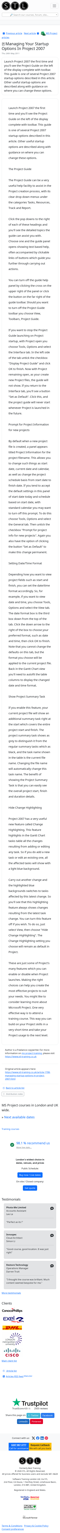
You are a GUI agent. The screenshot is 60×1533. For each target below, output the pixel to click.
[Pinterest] (46, 1438)
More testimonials (11, 1293)
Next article (30, 33)
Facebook (48, 1415)
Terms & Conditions (12, 1525)
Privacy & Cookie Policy (36, 1525)
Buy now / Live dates (30, 1175)
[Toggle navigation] (54, 6)
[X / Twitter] (33, 1438)
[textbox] (30, 15)
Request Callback (40, 1445)
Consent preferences (13, 1529)
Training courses (10, 1129)
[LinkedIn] (42, 1438)
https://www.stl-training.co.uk (21, 1056)
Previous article (14, 33)
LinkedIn (23, 1421)
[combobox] (30, 15)
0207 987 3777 (18, 1445)
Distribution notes (14, 1094)
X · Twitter (33, 1415)
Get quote (30, 1188)
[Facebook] (37, 1438)
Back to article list (15, 1087)
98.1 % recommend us (33, 1143)
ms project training (32, 1053)
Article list (11, 1370)
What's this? (28, 1376)
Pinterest (36, 1421)
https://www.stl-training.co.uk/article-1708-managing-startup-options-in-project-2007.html (27, 1075)
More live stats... (24, 1147)
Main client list (9, 1360)
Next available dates (19, 1117)
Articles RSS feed (14, 1376)
